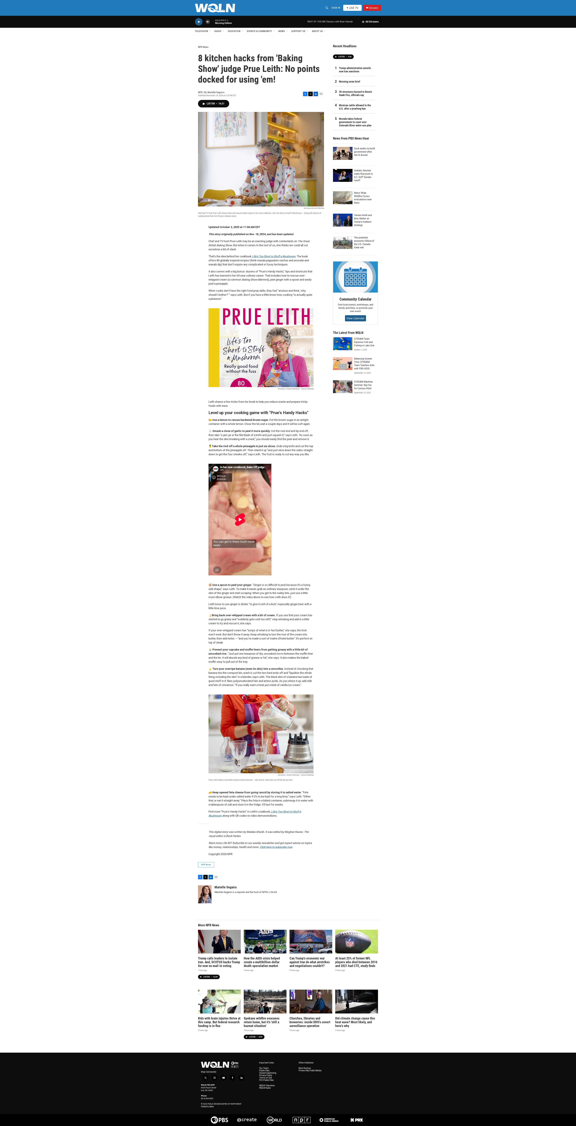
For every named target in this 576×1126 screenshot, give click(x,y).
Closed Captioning (267, 1073)
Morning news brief (349, 81)
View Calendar (355, 318)
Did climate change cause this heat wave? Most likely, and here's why (355, 1022)
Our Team (264, 1068)
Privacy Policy (265, 1075)
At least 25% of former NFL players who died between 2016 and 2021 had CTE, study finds (356, 962)
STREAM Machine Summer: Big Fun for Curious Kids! (363, 385)
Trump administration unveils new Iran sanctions (355, 69)
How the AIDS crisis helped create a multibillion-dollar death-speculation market (262, 962)
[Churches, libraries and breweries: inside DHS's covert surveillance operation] (311, 1001)
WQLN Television (267, 1085)
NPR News (203, 46)
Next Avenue (305, 1068)
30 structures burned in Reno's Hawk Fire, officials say (355, 93)
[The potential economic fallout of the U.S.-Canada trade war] (342, 242)
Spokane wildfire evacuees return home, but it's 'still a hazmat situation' (261, 1022)
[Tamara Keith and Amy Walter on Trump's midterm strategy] (342, 220)
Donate (373, 7)
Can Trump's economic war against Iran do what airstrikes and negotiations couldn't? (310, 962)
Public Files (264, 1070)
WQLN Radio (265, 1088)
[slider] (212, 21)
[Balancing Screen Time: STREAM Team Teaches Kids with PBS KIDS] (342, 363)
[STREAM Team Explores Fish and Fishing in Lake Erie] (342, 343)
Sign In (336, 8)
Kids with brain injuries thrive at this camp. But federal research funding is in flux (219, 1022)
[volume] (207, 21)
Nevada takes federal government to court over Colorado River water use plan (355, 122)
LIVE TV (353, 8)
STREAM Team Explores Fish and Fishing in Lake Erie (364, 342)
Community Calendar (355, 299)
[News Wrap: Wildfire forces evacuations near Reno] (342, 197)
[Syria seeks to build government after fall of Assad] (342, 153)
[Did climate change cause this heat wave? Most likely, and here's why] (356, 1001)
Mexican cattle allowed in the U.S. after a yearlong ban (355, 107)
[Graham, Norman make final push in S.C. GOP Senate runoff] (342, 175)
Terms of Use (265, 1078)
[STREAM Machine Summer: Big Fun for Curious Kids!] (342, 386)
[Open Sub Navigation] (210, 31)
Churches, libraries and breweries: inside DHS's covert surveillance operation (310, 1022)
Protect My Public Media (310, 1070)
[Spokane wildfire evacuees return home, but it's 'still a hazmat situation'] (265, 1001)
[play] (198, 22)
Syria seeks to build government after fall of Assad (364, 151)
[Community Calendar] (355, 277)
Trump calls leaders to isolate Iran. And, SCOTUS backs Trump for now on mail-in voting (219, 962)
